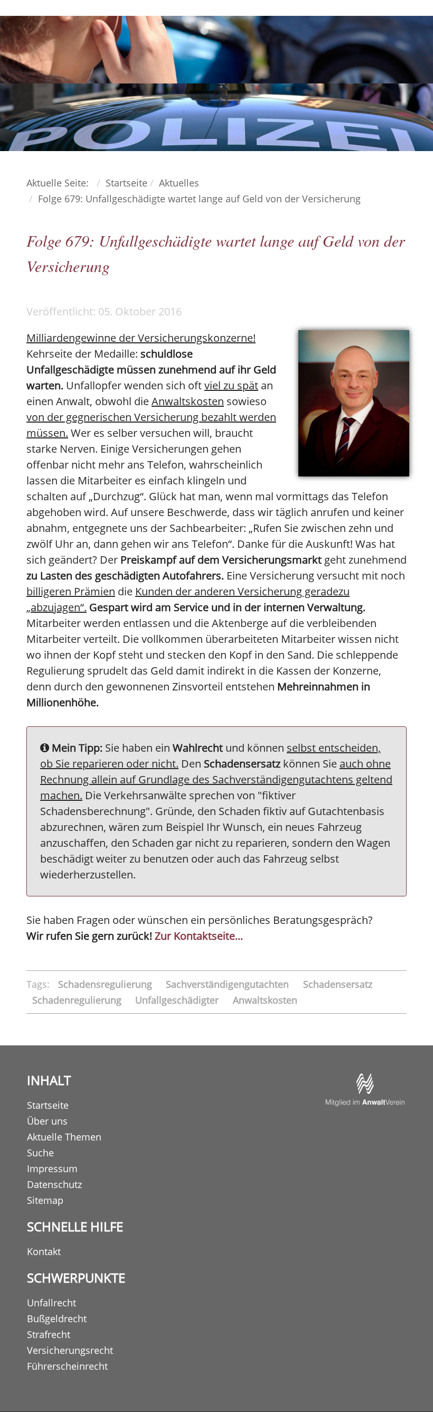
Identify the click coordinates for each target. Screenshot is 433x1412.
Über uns (47, 1121)
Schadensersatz (337, 984)
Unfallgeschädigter (178, 1000)
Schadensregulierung (106, 984)
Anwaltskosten (265, 1000)
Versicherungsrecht (70, 1350)
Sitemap (45, 1200)
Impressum (52, 1168)
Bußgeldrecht (57, 1318)
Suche (40, 1152)
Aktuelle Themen (64, 1136)
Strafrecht (48, 1334)
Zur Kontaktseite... (199, 936)
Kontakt (44, 1251)
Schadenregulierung (78, 1000)
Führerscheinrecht (67, 1366)
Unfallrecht (51, 1302)
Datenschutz (54, 1184)
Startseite (48, 1105)
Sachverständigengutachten (228, 984)
